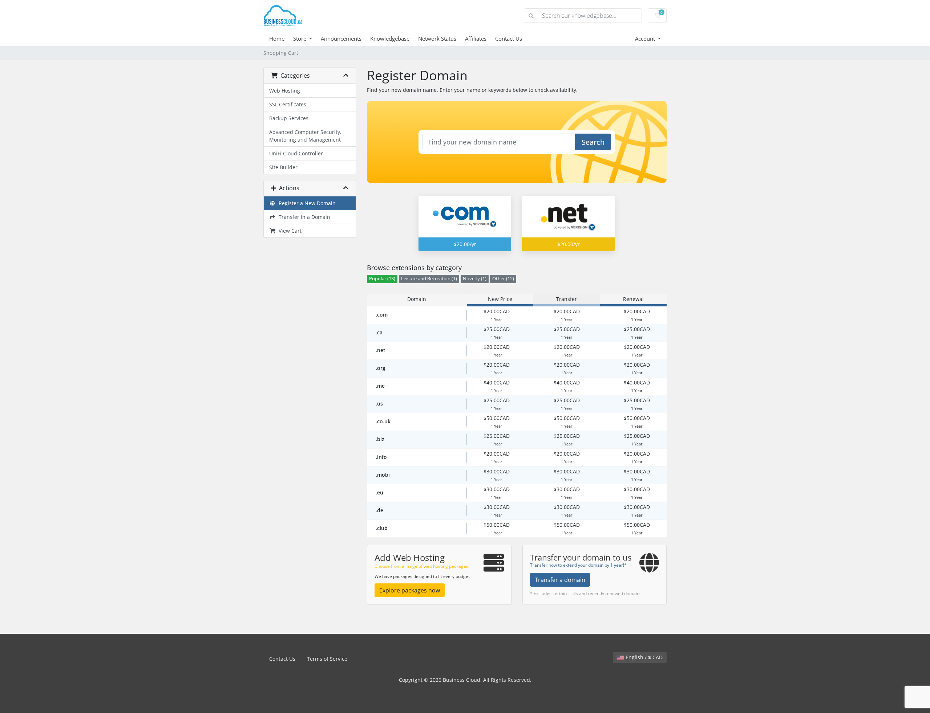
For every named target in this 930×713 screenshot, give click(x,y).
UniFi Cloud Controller (296, 153)
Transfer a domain (560, 580)
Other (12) (503, 279)
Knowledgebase (389, 38)
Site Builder (283, 167)
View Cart (289, 230)
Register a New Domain (306, 203)
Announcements (341, 38)
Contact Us (508, 38)
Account (645, 38)
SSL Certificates (287, 104)
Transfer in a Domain (303, 216)
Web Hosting (284, 90)
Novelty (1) (474, 279)
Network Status (437, 38)
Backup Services (288, 118)
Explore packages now (409, 590)
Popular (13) (382, 279)
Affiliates (475, 38)
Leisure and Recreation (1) (429, 279)
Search (593, 142)
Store (300, 38)
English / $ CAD (643, 657)
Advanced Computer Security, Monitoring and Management (305, 136)
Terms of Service (327, 658)
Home (276, 38)
